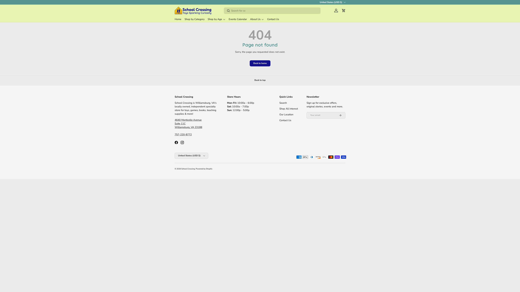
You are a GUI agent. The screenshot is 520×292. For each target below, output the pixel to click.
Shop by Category (194, 19)
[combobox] (272, 10)
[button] (344, 11)
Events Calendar (238, 19)
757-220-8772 (183, 134)
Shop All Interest (288, 108)
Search (283, 102)
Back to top (260, 80)
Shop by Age (215, 19)
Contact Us (273, 19)
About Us (255, 19)
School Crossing (188, 168)
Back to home (260, 63)
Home (178, 19)
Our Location (286, 114)
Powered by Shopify (204, 168)
